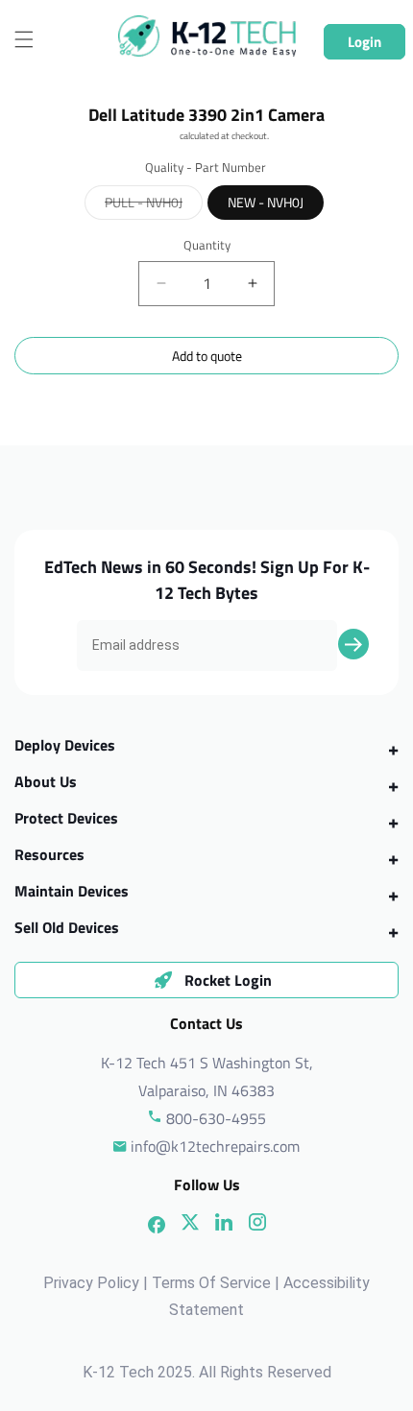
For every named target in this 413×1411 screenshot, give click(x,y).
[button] (24, 39)
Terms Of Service (211, 1283)
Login (364, 42)
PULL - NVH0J (154, 205)
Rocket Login (228, 980)
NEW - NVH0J (266, 202)
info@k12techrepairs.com (215, 1146)
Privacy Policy (91, 1283)
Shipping (161, 136)
